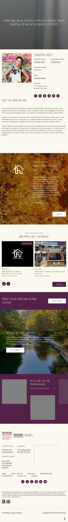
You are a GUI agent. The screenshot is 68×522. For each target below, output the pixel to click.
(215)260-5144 (56, 62)
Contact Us (21, 476)
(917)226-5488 (39, 62)
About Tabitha (17, 474)
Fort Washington (7, 463)
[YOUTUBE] (53, 96)
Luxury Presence (16, 513)
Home (4, 474)
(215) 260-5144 (7, 450)
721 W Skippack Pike (24, 450)
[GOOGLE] (40, 96)
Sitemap (34, 476)
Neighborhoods (46, 474)
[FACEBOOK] (49, 96)
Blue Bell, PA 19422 (23, 452)
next (8, 284)
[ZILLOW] (44, 96)
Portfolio (31, 474)
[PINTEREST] (36, 481)
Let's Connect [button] (15, 350)
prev (4, 284)
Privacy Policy (61, 513)
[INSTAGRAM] (35, 96)
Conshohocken (7, 465)
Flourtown (5, 467)
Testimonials (7, 476)
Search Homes (57, 301)
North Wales (6, 461)
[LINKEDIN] (58, 96)
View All (59, 214)
